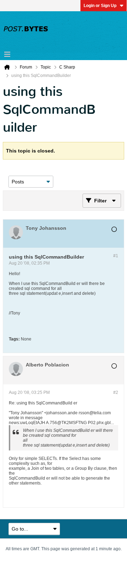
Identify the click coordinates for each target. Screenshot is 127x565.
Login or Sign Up (100, 5)
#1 (115, 255)
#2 (115, 392)
